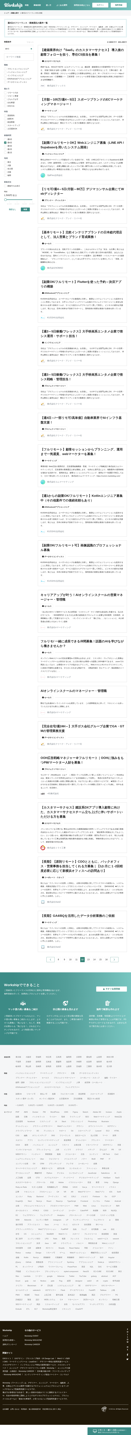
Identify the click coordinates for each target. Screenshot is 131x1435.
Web (85, 1206)
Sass (47, 1224)
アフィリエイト (34, 1224)
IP (42, 1286)
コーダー (72, 1210)
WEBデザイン (21, 1154)
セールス (45, 1078)
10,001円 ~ (72, 1105)
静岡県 (38, 1062)
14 (94, 959)
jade (52, 1281)
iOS (110, 1192)
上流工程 (47, 1295)
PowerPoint (72, 1267)
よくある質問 (61, 5)
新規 (115, 1234)
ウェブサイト (99, 1220)
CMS (66, 1112)
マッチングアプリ (97, 1304)
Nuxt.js (36, 1257)
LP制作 (41, 1267)
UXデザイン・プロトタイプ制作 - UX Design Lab (34, 1358)
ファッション (91, 1168)
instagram (57, 1220)
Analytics (60, 1215)
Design (38, 1253)
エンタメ (19, 1196)
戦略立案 (116, 1300)
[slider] (5, 199)
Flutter (107, 1201)
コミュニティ (36, 1234)
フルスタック (106, 1206)
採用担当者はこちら (82, 5)
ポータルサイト (22, 1210)
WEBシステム (49, 1300)
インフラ (67, 1150)
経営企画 (60, 1168)
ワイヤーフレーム (55, 1267)
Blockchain (32, 1286)
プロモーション (45, 1192)
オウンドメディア (39, 1135)
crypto (105, 1281)
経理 (69, 1281)
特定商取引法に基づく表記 (51, 1409)
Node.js (101, 1262)
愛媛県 (58, 1062)
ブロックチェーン (52, 1271)
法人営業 (94, 1135)
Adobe (61, 1182)
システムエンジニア (65, 1286)
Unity (106, 1182)
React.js (59, 1201)
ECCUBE (109, 1271)
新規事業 (82, 1094)
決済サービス (88, 1300)
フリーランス (65, 1135)
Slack (64, 1121)
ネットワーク (28, 1267)
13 (88, 959)
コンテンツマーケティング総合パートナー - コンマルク (46, 1374)
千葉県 (18, 1062)
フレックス (74, 1239)
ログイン (100, 5)
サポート (62, 1131)
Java (47, 1243)
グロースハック (75, 1215)
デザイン (80, 1126)
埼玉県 (48, 1057)
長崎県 (38, 1066)
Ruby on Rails (21, 1187)
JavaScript (92, 1173)
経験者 (38, 1248)
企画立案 (77, 1145)
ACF (114, 1276)
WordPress (54, 1112)
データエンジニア (23, 1173)
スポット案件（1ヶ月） (25, 1099)
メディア (91, 1150)
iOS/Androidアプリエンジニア (28, 1087)
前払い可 (43, 1094)
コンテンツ (93, 1154)
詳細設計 (19, 1300)
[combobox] (19, 57)
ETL (28, 1309)
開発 (117, 1220)
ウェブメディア (46, 1215)
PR (112, 1150)
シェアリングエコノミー (25, 1159)
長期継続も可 (52, 1187)
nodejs (28, 1253)
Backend (39, 1196)
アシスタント (49, 1131)
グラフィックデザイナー (43, 1126)
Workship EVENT (32, 1336)
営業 (119, 1145)
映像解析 (70, 1257)
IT (109, 1159)
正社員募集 (78, 1099)
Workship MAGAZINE (33, 1340)
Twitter (71, 1276)
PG (116, 1295)
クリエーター (70, 1154)
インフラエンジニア (64, 1082)
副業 (17, 1117)
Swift (119, 1192)
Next (30, 1201)
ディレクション (22, 1126)
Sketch (85, 1112)
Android (118, 1201)
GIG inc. (113, 1409)
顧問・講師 (20, 1082)
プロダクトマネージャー (60, 1206)
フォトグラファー (72, 1087)
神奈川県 (110, 1057)
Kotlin (26, 1257)
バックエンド (38, 1145)
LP (67, 1220)
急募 (54, 1094)
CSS (17, 1135)
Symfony (70, 1262)
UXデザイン (108, 1145)
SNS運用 (19, 1248)
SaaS (117, 1178)
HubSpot (106, 1178)
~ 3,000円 (20, 1105)
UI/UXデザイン (115, 1262)
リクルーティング (52, 1304)
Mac (17, 1276)
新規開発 (105, 1234)
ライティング (75, 1117)
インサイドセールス (24, 1150)
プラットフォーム (43, 1150)
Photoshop (92, 1121)
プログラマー (105, 1295)
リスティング (45, 1121)
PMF (102, 1159)
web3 (89, 1281)
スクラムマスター (51, 1178)
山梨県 (69, 1066)
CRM (42, 1164)
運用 (26, 1145)
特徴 (27, 5)
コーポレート (83, 1164)
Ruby (30, 1196)
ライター (53, 1117)
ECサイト (50, 1248)
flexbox (43, 1281)
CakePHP (84, 1210)
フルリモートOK (67, 1094)
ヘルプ (5, 1336)
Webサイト (63, 1234)
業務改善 (39, 1262)
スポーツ (76, 1234)
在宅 (17, 1234)
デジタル (60, 1173)
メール (56, 1224)
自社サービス (80, 1135)
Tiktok (37, 1295)
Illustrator (105, 1121)
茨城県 (38, 1057)
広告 (82, 1154)
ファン (110, 1248)
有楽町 (27, 1295)
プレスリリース (90, 1234)
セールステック (22, 1290)
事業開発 (48, 1154)
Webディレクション (78, 1253)
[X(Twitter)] (127, 1359)
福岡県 (69, 1057)
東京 (120, 1271)
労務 (26, 1117)
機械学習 (38, 1173)
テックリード (68, 1178)
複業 (64, 1239)
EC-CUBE (97, 1271)
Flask (63, 1290)
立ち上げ (103, 1150)
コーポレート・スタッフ (90, 1078)
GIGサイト (7, 1358)
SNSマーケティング (87, 1257)
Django (116, 1182)
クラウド (79, 1150)
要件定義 (59, 1295)
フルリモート (54, 1159)
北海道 (48, 1062)
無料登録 (118, 5)
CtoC (116, 1154)
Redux (18, 1253)
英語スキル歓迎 (93, 1099)
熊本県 (99, 1066)
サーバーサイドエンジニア (26, 1168)
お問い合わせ (14, 1409)
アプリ (30, 1140)
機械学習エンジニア (99, 1253)
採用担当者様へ (9, 1340)
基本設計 (71, 1295)
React (49, 1201)
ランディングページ (81, 1220)
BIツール (99, 1224)
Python (49, 1173)
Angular (111, 1257)
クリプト (19, 1286)
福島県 (99, 1062)
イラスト (112, 1187)
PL (17, 1267)
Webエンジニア (108, 1243)
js (110, 1220)
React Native (74, 1248)
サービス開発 (111, 1267)
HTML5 (36, 1210)
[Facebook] (127, 1355)
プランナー (95, 1140)
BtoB (93, 1159)
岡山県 (28, 1066)
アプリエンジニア (86, 1262)
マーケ (105, 1135)
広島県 (58, 1057)
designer (78, 1281)
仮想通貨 (115, 1253)
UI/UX (75, 1187)
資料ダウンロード (10, 1344)
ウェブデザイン (29, 1215)
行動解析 (58, 1257)
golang (94, 1276)
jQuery (18, 1262)
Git (72, 1131)
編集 (26, 1135)
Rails (55, 1239)
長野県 (58, 1066)
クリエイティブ (70, 1159)
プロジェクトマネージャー (64, 1078)
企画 (17, 1206)
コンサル (96, 1201)
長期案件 (111, 1094)
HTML (116, 1131)
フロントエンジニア (24, 1243)
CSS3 (46, 1210)
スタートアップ (96, 1094)
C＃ (61, 1300)
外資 (52, 1182)
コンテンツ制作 (42, 1220)
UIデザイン (111, 1126)
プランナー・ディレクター (26, 1078)
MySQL (114, 1210)
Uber (42, 1159)
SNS (53, 1135)
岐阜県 (18, 1066)
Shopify (61, 1248)
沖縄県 (79, 1062)
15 (100, 959)
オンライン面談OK (46, 1099)
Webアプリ (100, 1192)
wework (116, 1239)
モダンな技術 (37, 1187)
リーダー (38, 1276)
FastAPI (92, 1290)
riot (34, 1281)
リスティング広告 (107, 1215)
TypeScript (71, 1201)
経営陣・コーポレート (94, 1082)
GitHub (28, 1262)
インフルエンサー (33, 1271)
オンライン (103, 1300)
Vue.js (84, 1187)
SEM (17, 1220)
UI (56, 1121)
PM (44, 1112)
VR (65, 1192)
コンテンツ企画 (22, 1164)
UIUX (18, 1145)
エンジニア (52, 1145)
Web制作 (50, 1234)
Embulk (19, 1309)
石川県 (109, 1066)
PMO (18, 1295)
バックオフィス (38, 1117)
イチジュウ (66, 1309)
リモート (65, 1145)
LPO (46, 1239)
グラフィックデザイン (25, 1229)
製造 (29, 1300)
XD (37, 1131)
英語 (93, 1295)
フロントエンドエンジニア (40, 1082)
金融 (17, 1257)
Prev (54, 959)
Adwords (27, 1220)
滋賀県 (69, 1062)
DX (34, 1164)
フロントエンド (77, 1121)
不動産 (18, 1271)
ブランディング (55, 1164)
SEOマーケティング (24, 1304)
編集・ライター (110, 1078)
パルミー (80, 1243)
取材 (63, 1117)
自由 (75, 1229)
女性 (66, 1304)
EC (17, 1215)
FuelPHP (64, 1229)
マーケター (109, 1140)
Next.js (39, 1201)
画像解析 (47, 1257)
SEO (87, 1117)
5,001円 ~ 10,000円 (56, 1105)
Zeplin (119, 1112)
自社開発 (87, 1224)
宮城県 (79, 1066)
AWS (26, 1112)
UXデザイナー (91, 1286)
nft (97, 1281)
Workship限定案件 (49, 1309)
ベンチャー (35, 1154)
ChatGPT (79, 1309)
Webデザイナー (84, 1192)
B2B (104, 1210)
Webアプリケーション (47, 1229)
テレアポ (69, 1164)
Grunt (18, 1281)
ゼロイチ (75, 1224)
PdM (76, 1206)
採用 (114, 1135)
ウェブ (84, 1229)
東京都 (18, 1057)
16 (106, 959)
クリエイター (98, 1248)
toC (65, 1196)
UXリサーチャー (108, 1286)
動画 (59, 1154)
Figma (75, 1112)
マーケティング (46, 1073)
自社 (112, 1229)
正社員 (50, 1286)
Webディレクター (64, 1126)
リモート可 (30, 1094)
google (50, 1276)
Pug (60, 1281)
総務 (95, 1164)
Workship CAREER (32, 1344)
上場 (113, 1290)
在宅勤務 (95, 1229)
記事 (17, 1192)
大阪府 (28, 1057)
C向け (73, 1196)
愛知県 (89, 1057)
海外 (118, 1206)
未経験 (95, 1210)
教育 (97, 1182)
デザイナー (61, 1073)
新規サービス (47, 1168)
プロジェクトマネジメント (34, 1206)
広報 (73, 1073)
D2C (100, 1267)
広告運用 (19, 1121)
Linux (93, 1206)
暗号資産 (116, 1281)
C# (58, 1192)
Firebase (96, 1196)
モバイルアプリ (78, 1304)
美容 (83, 1267)
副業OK (19, 1094)
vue (104, 1229)
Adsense (60, 1276)
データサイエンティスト (89, 1073)
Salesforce (105, 1173)
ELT (36, 1309)
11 (76, 959)
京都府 (28, 1062)
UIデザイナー (50, 1290)
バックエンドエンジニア (25, 1073)
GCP (114, 1196)
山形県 (99, 1057)
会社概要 (6, 1409)
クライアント (66, 1243)
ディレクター (81, 1140)
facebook (31, 1121)
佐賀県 (89, 1062)
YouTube (82, 1276)
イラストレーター (75, 1182)
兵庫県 (79, 1057)
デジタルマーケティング (89, 1178)
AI (115, 1173)
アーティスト (53, 1196)
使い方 (48, 5)
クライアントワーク (24, 1131)
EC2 (108, 1131)
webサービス (103, 1239)
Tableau (103, 1290)
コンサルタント (75, 1168)
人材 (57, 1150)
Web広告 (118, 1117)
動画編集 (83, 1295)
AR (72, 1192)
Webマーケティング (102, 1117)
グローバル (40, 1182)
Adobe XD (97, 1112)
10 (70, 959)
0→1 (65, 1224)
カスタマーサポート (24, 1182)
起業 (29, 1178)
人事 (78, 1082)
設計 (37, 1300)
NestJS (86, 1271)
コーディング (58, 1210)
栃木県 (109, 1062)
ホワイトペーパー (95, 1126)
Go (106, 1196)
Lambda (27, 1276)
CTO (38, 1178)
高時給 (65, 1187)
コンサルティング (76, 1173)
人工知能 (19, 1178)
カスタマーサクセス (52, 1087)
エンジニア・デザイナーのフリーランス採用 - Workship (31, 1368)
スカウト (19, 1140)
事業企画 (105, 1168)
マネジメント (29, 1192)
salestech (37, 1290)
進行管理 (19, 1224)
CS (25, 1234)
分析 (29, 1248)
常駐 (86, 1248)
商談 (38, 1304)
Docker (35, 1112)
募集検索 (37, 5)
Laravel (98, 1131)
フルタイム (88, 1239)
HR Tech (106, 1154)
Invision (109, 1112)
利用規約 (24, 1409)
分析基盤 (112, 1304)
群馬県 (48, 1066)
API (54, 1243)
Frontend (84, 1201)
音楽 (89, 1182)
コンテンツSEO (34, 1239)
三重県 (89, 1066)
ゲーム (62, 1253)
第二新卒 (19, 1239)
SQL (91, 1267)
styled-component (71, 1271)
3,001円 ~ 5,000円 (35, 1105)
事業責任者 (92, 1243)
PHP (17, 1112)
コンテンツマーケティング (48, 1140)
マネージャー (73, 1300)
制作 (101, 1257)
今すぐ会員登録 (113, 989)
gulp (26, 1281)
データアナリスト (77, 1290)
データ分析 (90, 1215)
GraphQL (19, 1201)
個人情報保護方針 (35, 1409)
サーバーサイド (98, 1187)
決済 (38, 1243)
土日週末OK (64, 1099)
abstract (104, 1276)
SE (79, 1286)
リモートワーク (92, 1145)
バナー (84, 1159)
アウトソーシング (55, 1262)
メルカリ (84, 1196)
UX (120, 1150)
